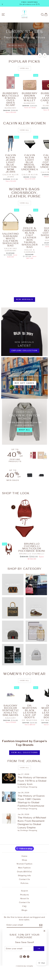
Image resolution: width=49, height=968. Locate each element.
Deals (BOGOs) (24, 871)
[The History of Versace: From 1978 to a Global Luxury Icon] (9, 778)
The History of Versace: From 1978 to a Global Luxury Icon (32, 781)
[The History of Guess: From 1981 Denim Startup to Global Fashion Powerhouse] (9, 797)
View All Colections (24, 753)
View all (24, 68)
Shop (24, 860)
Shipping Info (24, 875)
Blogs (24, 910)
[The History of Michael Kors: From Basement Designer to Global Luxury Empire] (9, 818)
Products (24, 895)
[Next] (45, 55)
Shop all (34, 45)
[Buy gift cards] (24, 378)
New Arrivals (24, 299)
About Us (24, 898)
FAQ (24, 906)
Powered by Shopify (24, 966)
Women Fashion (24, 864)
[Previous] (40, 55)
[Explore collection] (24, 332)
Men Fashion (24, 868)
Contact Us (24, 879)
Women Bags (16, 45)
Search (24, 891)
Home (24, 856)
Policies (24, 883)
